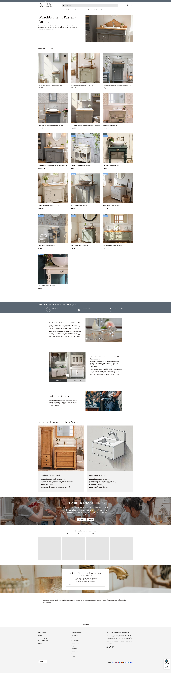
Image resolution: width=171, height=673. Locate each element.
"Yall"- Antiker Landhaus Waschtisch (46, 285)
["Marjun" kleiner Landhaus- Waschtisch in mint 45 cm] (53, 68)
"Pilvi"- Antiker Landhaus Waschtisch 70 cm (80, 165)
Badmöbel (63, 9)
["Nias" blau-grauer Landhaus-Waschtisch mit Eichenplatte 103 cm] (53, 148)
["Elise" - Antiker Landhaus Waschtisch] (86, 228)
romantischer (115, 363)
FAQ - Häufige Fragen (43, 640)
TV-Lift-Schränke (79, 9)
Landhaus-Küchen (75, 643)
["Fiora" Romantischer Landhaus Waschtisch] (118, 228)
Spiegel (72, 646)
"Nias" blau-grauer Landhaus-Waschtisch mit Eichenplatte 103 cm (53, 165)
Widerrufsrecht (124, 668)
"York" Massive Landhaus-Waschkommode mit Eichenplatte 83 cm (85, 125)
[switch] (166, 667)
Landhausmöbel (89, 9)
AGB (108, 668)
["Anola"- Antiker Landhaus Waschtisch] (86, 188)
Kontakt (108, 9)
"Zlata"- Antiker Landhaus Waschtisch (46, 245)
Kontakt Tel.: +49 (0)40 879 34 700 (54, 1)
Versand (118, 668)
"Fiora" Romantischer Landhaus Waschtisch (112, 245)
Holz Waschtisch (104, 364)
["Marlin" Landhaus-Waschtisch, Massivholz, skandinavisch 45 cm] (118, 68)
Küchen (70, 9)
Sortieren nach (41, 48)
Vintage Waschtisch (94, 364)
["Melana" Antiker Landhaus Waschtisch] (118, 188)
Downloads (40, 643)
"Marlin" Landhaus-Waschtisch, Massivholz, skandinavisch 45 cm (117, 85)
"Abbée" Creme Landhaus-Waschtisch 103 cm (48, 205)
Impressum (131, 668)
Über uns (103, 9)
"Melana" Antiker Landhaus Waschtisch (111, 205)
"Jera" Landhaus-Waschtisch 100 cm (111, 125)
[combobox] (90, 5)
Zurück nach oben (85, 624)
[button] (131, 5)
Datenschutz (113, 668)
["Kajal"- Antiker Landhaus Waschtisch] (118, 148)
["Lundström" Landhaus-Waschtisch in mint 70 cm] (86, 68)
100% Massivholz (41, 1)
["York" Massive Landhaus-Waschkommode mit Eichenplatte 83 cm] (86, 108)
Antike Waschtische (75, 638)
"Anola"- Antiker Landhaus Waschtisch (79, 205)
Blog (97, 9)
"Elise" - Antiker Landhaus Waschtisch (79, 245)
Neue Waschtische (75, 635)
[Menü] (169, 659)
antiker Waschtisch (108, 363)
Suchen (72, 654)
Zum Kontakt (81, 519)
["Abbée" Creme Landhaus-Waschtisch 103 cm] (53, 188)
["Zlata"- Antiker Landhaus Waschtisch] (53, 228)
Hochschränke (74, 648)
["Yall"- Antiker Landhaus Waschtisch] (53, 269)
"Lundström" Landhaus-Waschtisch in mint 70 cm (82, 85)
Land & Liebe (43, 668)
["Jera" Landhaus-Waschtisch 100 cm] (118, 108)
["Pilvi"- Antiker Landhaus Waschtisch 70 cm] (86, 148)
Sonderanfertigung (42, 638)
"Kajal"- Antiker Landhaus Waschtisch (111, 165)
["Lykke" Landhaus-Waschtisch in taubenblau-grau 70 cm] (53, 108)
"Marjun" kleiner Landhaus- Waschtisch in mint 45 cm (50, 85)
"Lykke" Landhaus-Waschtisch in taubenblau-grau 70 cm (51, 125)
